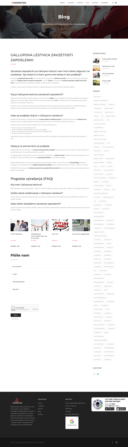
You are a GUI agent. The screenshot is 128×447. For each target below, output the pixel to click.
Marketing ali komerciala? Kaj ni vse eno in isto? (39, 236)
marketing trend (98, 158)
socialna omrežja (108, 170)
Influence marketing (108, 147)
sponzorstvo (97, 150)
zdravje (106, 332)
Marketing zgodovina (100, 131)
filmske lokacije (98, 309)
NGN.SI (35, 442)
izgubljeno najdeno (99, 123)
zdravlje (109, 185)
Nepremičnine (110, 293)
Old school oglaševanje (80, 234)
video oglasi (97, 170)
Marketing (112, 104)
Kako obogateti (110, 158)
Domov (62, 2)
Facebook (96, 208)
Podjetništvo (105, 181)
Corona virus (97, 108)
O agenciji (71, 2)
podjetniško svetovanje (100, 235)
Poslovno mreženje (99, 324)
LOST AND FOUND (111, 399)
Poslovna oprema (98, 344)
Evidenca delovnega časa (101, 193)
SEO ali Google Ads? (108, 73)
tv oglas (102, 166)
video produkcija (98, 212)
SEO (102, 116)
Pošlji (15, 315)
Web (109, 143)
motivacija (110, 247)
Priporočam (15, 318)
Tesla (113, 189)
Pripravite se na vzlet (108, 66)
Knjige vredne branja (100, 297)
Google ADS (97, 197)
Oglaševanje (97, 189)
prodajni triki (108, 286)
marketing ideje (109, 112)
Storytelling (97, 259)
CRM (108, 120)
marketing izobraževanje (101, 100)
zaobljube (110, 282)
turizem (109, 243)
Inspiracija (97, 147)
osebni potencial (98, 317)
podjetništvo (97, 359)
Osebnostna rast (108, 108)
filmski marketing (98, 127)
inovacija (106, 189)
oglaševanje (102, 201)
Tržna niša (109, 317)
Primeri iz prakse (110, 116)
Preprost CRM (106, 81)
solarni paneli (98, 205)
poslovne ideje (98, 112)
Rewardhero (112, 178)
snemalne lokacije (99, 232)
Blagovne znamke (99, 162)
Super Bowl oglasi (99, 120)
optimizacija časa (99, 185)
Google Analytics (98, 174)
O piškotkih (41, 442)
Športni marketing (99, 216)
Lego (95, 270)
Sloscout (110, 166)
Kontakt (95, 2)
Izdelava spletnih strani (25, 442)
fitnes (107, 309)
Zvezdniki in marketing (100, 178)
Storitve (80, 2)
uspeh (95, 166)
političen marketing (109, 228)
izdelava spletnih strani (100, 340)
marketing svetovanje (100, 104)
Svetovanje (109, 174)
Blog (87, 2)
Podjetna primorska (99, 328)
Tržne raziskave (16, 234)
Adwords (96, 181)
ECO (95, 201)
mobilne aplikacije (99, 154)
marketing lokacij (99, 135)
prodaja (96, 116)
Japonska (109, 162)
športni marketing (108, 197)
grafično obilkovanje (100, 139)
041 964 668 (104, 2)
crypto (106, 290)
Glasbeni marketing (99, 143)
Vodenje (106, 150)
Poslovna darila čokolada (109, 59)
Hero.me (55, 234)
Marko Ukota (110, 220)
